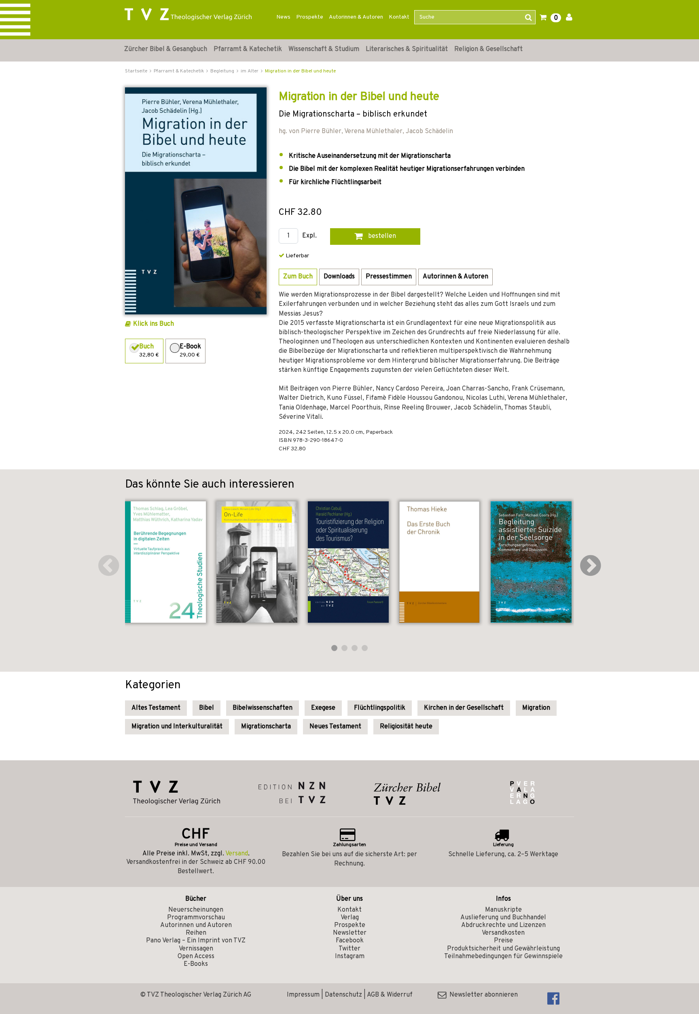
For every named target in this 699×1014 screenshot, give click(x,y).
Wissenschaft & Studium (323, 49)
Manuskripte (503, 910)
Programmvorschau (196, 918)
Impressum (303, 995)
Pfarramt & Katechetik (248, 49)
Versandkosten (503, 933)
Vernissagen (196, 949)
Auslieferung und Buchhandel (503, 918)
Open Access (196, 956)
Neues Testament (335, 727)
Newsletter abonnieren (482, 995)
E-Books (196, 964)
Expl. (309, 236)
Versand (236, 854)
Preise (503, 941)
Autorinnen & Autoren (356, 17)
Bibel (206, 708)
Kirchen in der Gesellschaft (464, 708)
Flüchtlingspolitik (379, 708)
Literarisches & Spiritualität (407, 49)
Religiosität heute (406, 727)
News (283, 17)
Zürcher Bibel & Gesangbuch (165, 49)
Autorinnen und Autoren (196, 925)
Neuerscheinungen (195, 910)
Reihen (196, 933)
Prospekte (309, 17)
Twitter (349, 949)
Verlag (350, 918)
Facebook (350, 941)
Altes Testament (155, 708)
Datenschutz (343, 995)
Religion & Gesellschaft (488, 49)
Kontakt (399, 17)
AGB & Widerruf (390, 995)
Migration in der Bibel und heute (300, 71)
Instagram (349, 956)
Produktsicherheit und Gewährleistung (503, 949)
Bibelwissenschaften (262, 708)
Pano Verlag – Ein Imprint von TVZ (196, 941)
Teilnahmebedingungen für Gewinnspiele (503, 956)
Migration (536, 708)
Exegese (323, 708)
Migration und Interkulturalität (176, 727)
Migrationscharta (266, 727)
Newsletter (349, 933)
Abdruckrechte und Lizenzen (503, 925)
